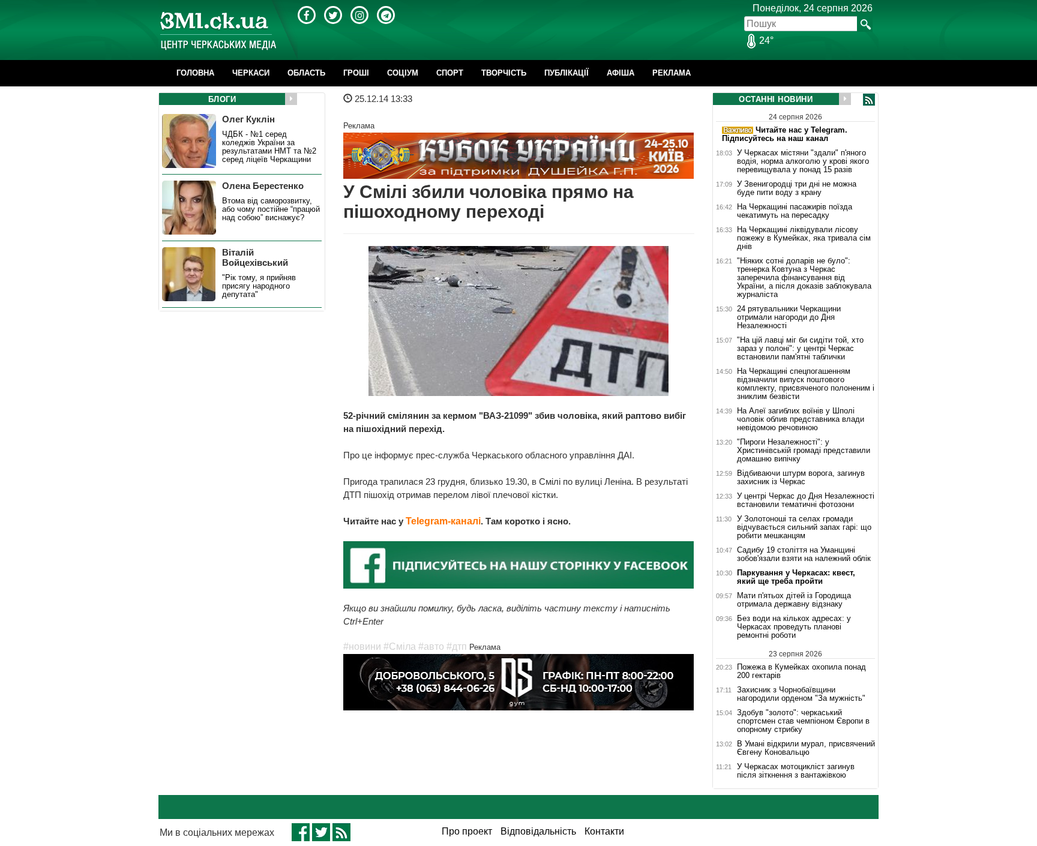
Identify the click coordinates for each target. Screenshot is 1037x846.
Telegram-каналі (443, 521)
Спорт (449, 72)
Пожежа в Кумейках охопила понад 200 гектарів (801, 671)
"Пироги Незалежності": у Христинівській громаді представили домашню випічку (803, 450)
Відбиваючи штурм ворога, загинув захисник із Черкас (801, 477)
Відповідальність (538, 831)
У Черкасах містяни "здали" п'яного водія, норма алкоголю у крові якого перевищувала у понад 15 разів (803, 161)
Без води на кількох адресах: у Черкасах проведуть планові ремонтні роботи (794, 627)
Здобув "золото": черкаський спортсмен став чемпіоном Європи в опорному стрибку (803, 721)
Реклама (671, 72)
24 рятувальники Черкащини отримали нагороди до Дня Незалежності (789, 317)
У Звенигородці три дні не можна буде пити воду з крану (796, 188)
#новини (362, 646)
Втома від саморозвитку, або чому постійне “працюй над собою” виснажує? (271, 209)
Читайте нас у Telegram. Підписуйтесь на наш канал (784, 134)
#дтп (456, 646)
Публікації (566, 72)
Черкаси (250, 72)
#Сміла (399, 646)
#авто (431, 646)
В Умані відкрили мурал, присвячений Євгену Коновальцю (806, 748)
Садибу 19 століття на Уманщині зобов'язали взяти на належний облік (804, 554)
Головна (195, 72)
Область (306, 72)
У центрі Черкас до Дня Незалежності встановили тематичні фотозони (805, 500)
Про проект (467, 831)
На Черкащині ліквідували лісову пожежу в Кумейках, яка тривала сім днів (804, 238)
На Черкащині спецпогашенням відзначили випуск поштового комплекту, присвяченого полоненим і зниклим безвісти (805, 384)
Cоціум (402, 72)
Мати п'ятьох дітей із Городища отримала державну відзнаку (794, 600)
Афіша (620, 72)
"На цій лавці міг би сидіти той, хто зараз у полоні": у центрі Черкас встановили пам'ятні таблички (800, 348)
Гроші (356, 72)
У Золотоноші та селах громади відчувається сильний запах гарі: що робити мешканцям (804, 527)
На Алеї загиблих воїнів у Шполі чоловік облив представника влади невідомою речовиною (800, 419)
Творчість (503, 72)
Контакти (604, 831)
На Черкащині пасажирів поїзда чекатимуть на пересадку (794, 211)
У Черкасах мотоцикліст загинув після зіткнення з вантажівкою (796, 771)
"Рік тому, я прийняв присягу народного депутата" (259, 286)
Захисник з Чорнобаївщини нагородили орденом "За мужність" (801, 694)
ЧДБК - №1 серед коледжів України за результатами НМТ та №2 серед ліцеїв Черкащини (269, 147)
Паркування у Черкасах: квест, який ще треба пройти (796, 577)
